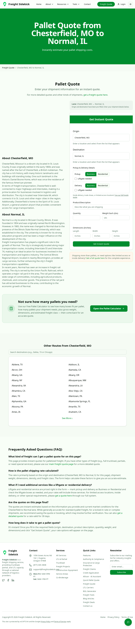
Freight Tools (88, 595)
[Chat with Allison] (128, 622)
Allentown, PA (75, 396)
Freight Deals (89, 602)
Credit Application (91, 573)
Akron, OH (17, 369)
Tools (75, 4)
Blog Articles (88, 598)
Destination (79, 149)
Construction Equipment (67, 570)
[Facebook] (8, 580)
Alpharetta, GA (19, 401)
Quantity (77, 213)
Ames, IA (16, 411)
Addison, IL (74, 364)
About (48, 4)
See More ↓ (67, 418)
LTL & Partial (61, 559)
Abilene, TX (17, 364)
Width (95, 231)
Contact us (87, 606)
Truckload (60, 563)
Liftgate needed (85, 178)
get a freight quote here (95, 94)
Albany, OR (74, 375)
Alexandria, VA (19, 385)
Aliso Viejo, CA (75, 390)
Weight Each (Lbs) (110, 213)
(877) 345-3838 (39, 565)
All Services (61, 555)
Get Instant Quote (101, 244)
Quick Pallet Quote (91, 580)
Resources (61, 4)
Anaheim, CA (75, 411)
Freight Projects (63, 566)
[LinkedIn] (13, 580)
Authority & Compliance (93, 559)
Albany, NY (17, 380)
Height (115, 231)
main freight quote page (61, 464)
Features (87, 555)
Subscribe (121, 572)
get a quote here (63, 495)
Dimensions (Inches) (82, 228)
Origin (76, 131)
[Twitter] (3, 580)
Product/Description (82, 202)
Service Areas (62, 574)
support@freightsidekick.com (46, 569)
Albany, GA (17, 375)
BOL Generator (89, 591)
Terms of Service (60, 621)
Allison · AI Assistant (92, 576)
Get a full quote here (95, 258)
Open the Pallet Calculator (107, 308)
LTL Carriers (88, 587)
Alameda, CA (75, 369)
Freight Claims (89, 569)
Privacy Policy (113, 617)
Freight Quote (106, 4)
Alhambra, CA (18, 390)
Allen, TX (16, 396)
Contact (87, 4)
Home (38, 4)
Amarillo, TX (74, 406)
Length (76, 231)
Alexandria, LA (76, 385)
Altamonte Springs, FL (79, 401)
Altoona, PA (17, 406)
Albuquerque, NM (77, 380)
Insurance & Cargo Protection (91, 564)
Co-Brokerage (62, 577)
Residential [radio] (103, 174)
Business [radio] (91, 174)
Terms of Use (127, 617)
